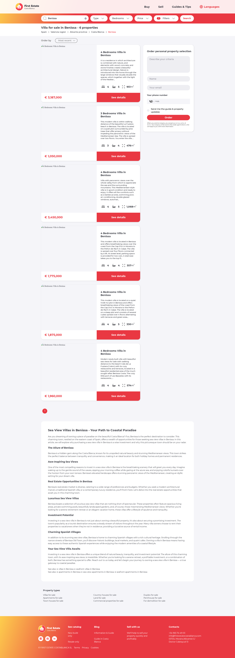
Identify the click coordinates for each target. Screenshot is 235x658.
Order (168, 117)
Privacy (85, 647)
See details (118, 97)
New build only (73, 634)
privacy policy (180, 123)
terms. (149, 125)
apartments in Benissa (70, 572)
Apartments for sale (52, 598)
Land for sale (99, 598)
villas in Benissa (66, 569)
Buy (147, 6)
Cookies (95, 647)
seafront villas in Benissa (88, 569)
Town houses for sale (53, 601)
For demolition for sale (154, 601)
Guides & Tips (181, 6)
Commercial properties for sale (108, 601)
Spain (44, 32)
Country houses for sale (104, 595)
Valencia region (58, 32)
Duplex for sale (151, 595)
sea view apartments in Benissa (98, 572)
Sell (160, 6)
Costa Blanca (97, 32)
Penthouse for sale (153, 598)
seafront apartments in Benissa (132, 572)
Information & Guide (104, 633)
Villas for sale (49, 595)
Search (187, 18)
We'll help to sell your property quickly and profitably (137, 636)
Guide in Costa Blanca (101, 640)
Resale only (73, 642)
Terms (77, 647)
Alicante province (78, 32)
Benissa (112, 32)
